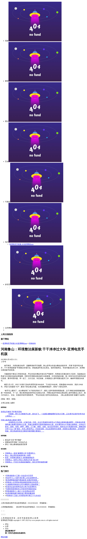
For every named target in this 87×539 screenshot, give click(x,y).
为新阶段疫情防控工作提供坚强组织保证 (21, 489)
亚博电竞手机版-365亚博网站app (21, 244)
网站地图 (4, 537)
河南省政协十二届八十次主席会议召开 (20, 491)
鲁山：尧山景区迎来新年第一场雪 (18, 455)
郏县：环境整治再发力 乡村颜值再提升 (19, 457)
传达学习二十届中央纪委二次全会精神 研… (22, 478)
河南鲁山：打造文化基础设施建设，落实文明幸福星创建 (26, 462)
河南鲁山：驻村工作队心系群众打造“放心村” (22, 460)
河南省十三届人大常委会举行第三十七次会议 (24, 495)
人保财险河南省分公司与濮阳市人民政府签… (23, 484)
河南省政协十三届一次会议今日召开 (19, 475)
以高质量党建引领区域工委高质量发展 (20, 493)
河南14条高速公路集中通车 (11, 420)
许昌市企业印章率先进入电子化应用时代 (21, 487)
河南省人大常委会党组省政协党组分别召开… (23, 482)
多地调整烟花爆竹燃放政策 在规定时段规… (22, 480)
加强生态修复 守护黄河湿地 (11, 412)
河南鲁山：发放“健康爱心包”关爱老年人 (20, 453)
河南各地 (32, 343)
